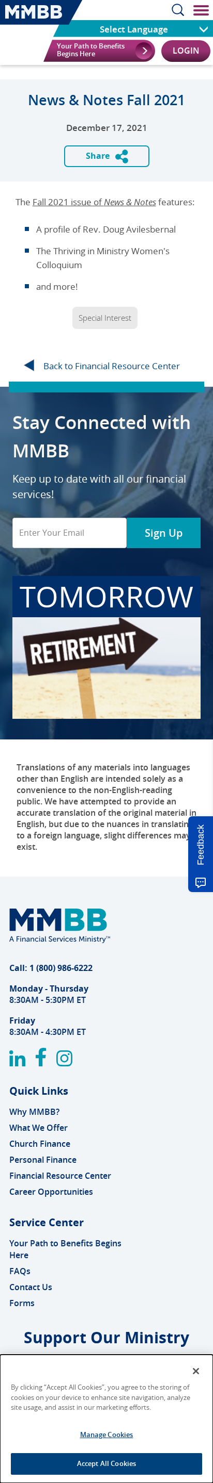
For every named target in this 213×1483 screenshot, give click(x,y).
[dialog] (106, 1419)
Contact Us (30, 1287)
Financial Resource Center (60, 1175)
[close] (199, 9)
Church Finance (39, 1143)
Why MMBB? (34, 1111)
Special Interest (105, 317)
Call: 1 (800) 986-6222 (51, 968)
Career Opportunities (51, 1191)
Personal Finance (43, 1159)
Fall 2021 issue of (94, 202)
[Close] (196, 1371)
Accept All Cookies (106, 1463)
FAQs (20, 1271)
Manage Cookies (106, 1434)
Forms (22, 1303)
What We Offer (38, 1127)
